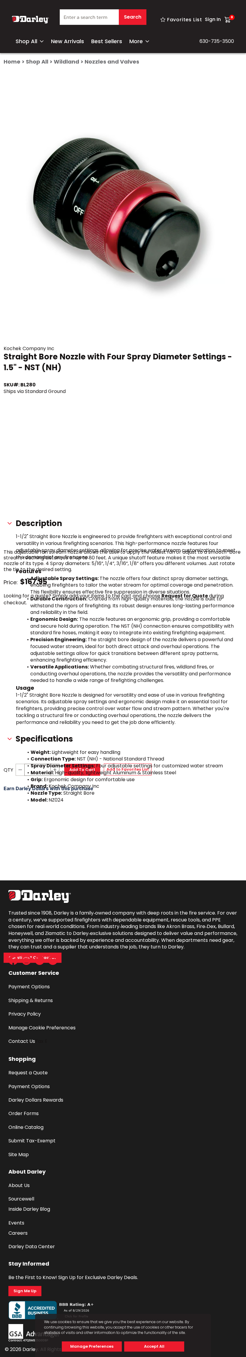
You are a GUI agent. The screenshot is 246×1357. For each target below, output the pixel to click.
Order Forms (23, 1113)
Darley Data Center (31, 1246)
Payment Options (29, 986)
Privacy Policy (24, 1013)
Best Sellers (106, 41)
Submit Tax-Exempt (32, 1140)
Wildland (66, 61)
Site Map (18, 1154)
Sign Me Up (25, 1291)
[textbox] (103, 17)
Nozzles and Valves (112, 61)
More (136, 41)
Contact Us (21, 1041)
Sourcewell (21, 1198)
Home (12, 61)
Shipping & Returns (30, 1000)
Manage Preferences (91, 1346)
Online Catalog (26, 1127)
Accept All (154, 1346)
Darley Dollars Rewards (35, 1100)
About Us (19, 1185)
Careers (18, 1233)
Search (132, 16)
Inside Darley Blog (29, 1209)
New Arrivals (67, 41)
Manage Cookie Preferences (42, 1027)
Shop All (26, 41)
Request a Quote (28, 1072)
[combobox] (103, 19)
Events (16, 1222)
